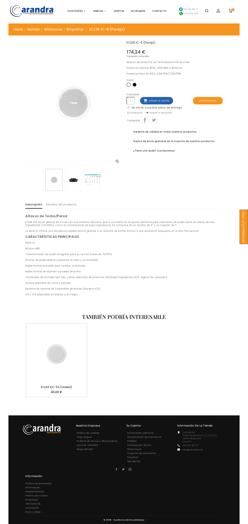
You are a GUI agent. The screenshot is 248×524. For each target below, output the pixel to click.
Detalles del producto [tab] (61, 204)
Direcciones (134, 449)
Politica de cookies (88, 433)
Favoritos (132, 457)
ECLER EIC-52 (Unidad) (56, 387)
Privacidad (31, 499)
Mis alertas (133, 461)
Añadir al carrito (157, 101)
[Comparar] (60, 382)
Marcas (99, 11)
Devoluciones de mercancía (144, 437)
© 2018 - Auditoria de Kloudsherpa (124, 519)
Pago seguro (84, 437)
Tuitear (153, 120)
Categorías (76, 11)
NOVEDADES (138, 11)
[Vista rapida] (67, 382)
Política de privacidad (38, 483)
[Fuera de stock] (45, 382)
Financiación (208, 100)
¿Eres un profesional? (243, 227)
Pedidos (132, 441)
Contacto (159, 11)
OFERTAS (119, 11)
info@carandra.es (193, 449)
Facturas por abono (139, 445)
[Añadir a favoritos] (52, 382)
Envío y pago (33, 512)
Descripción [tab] (33, 204)
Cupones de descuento (141, 453)
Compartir (145, 120)
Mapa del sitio (85, 449)
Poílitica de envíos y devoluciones (97, 441)
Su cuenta (134, 426)
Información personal (140, 433)
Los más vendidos (87, 445)
